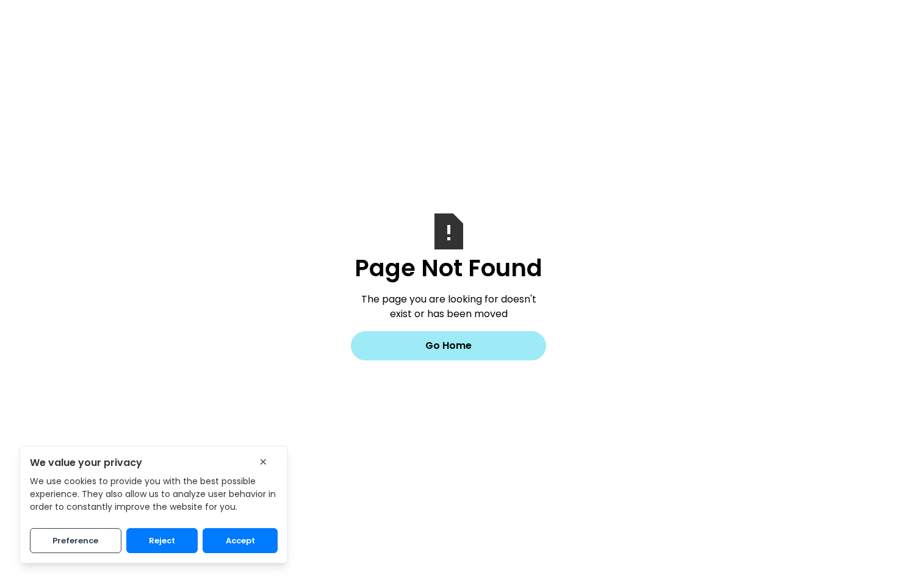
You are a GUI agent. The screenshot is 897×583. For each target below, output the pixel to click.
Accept (240, 540)
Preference (75, 540)
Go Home (448, 345)
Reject (162, 540)
